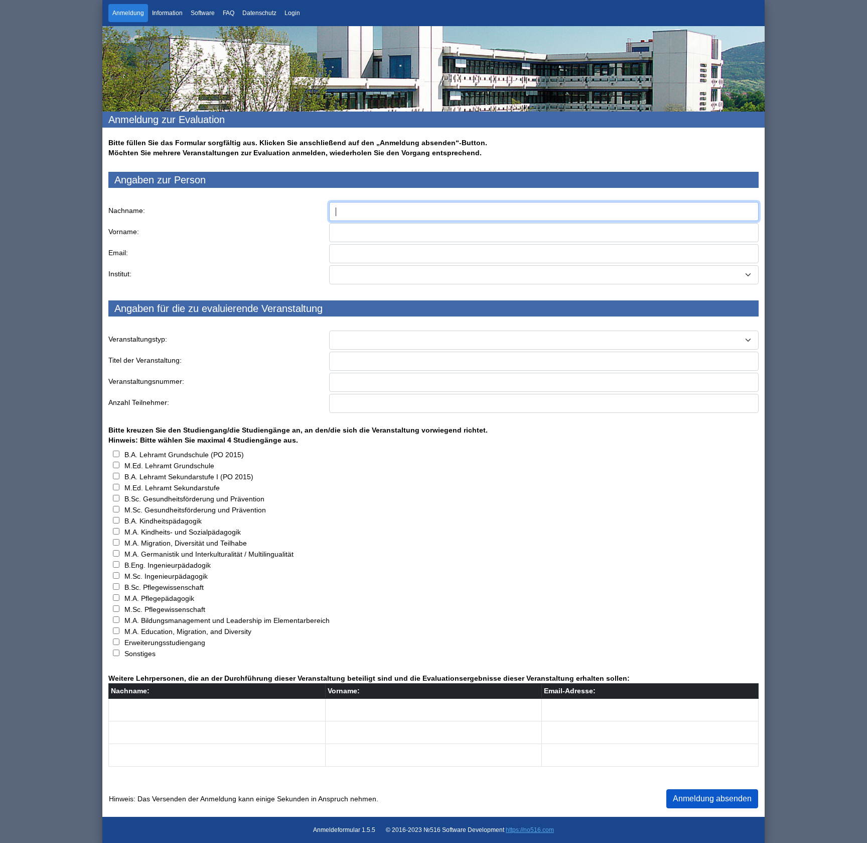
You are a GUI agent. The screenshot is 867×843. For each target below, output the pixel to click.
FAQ (228, 13)
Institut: (119, 274)
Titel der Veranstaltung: (145, 360)
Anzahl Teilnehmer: (138, 402)
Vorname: (123, 232)
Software (203, 13)
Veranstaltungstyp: (137, 339)
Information (167, 13)
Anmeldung (128, 13)
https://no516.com (530, 829)
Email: (118, 253)
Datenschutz (259, 13)
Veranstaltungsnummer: (146, 381)
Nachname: (126, 210)
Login (292, 13)
